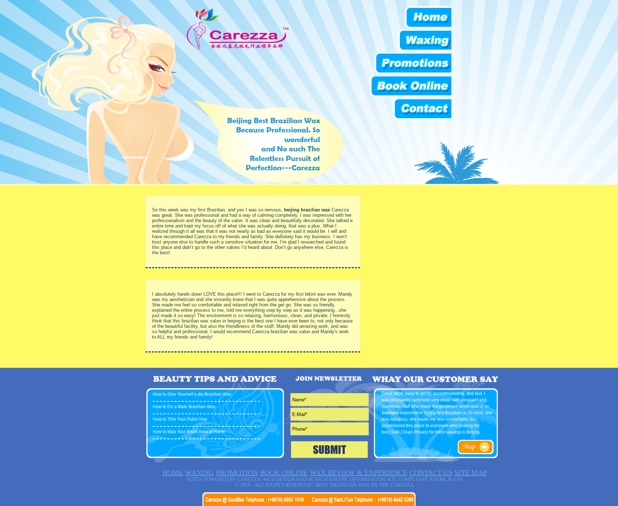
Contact (411, 110)
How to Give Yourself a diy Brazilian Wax (192, 394)
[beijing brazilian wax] (237, 49)
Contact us (430, 472)
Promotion (411, 64)
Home (411, 17)
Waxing (411, 40)
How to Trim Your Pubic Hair (180, 419)
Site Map (471, 472)
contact (475, 447)
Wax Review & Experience (358, 472)
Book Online (410, 87)
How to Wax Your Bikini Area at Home (189, 431)
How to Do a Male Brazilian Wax (184, 406)
